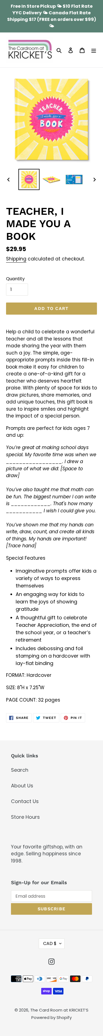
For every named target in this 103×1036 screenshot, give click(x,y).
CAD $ (50, 943)
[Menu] (93, 49)
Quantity (15, 279)
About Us (22, 785)
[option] (29, 179)
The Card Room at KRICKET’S (59, 1010)
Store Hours (25, 817)
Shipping (16, 258)
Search (19, 769)
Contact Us (25, 801)
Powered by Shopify (51, 1017)
